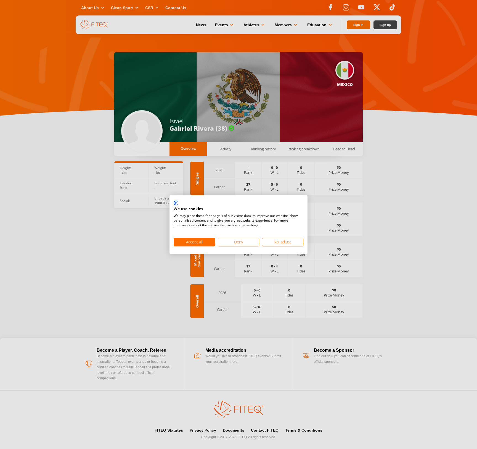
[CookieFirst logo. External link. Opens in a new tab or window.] (176, 203)
